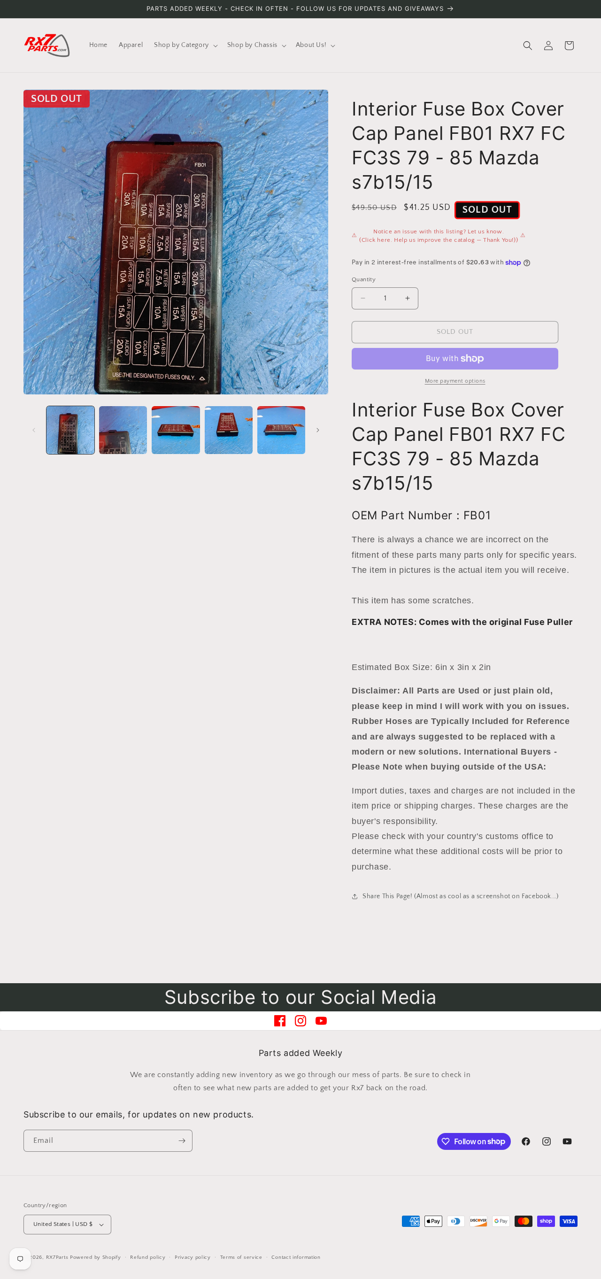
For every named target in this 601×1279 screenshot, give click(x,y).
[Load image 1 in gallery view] (70, 430)
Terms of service (241, 1257)
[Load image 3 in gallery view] (176, 430)
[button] (185, 45)
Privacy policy (193, 1257)
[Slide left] (33, 430)
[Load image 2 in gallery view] (123, 430)
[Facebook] (279, 1020)
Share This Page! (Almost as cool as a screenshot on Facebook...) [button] (460, 896)
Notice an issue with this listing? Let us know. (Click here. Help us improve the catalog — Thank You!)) (438, 235)
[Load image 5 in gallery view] (281, 430)
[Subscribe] (181, 1141)
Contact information (295, 1257)
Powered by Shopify (95, 1257)
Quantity (364, 279)
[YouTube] (321, 1020)
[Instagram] (300, 1020)
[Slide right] (318, 430)
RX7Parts (57, 1257)
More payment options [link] (455, 381)
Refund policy (147, 1257)
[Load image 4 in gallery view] (229, 430)
